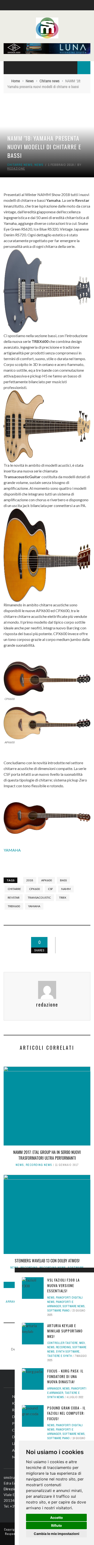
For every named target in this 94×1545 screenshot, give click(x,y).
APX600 (46, 880)
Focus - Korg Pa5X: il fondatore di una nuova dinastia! (65, 1376)
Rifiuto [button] (56, 1525)
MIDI (82, 1343)
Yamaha (34, 906)
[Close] (20, 1273)
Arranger (13, 1302)
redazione (16, 169)
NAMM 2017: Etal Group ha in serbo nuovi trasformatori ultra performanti (47, 1155)
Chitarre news (20, 165)
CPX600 (34, 889)
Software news (73, 1306)
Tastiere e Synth (59, 1356)
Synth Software (68, 1352)
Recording (63, 1347)
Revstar (14, 897)
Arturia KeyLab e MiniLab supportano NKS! (64, 1331)
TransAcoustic (39, 897)
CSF (50, 889)
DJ (14, 1416)
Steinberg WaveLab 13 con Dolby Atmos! (47, 1261)
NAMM (66, 889)
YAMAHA (12, 850)
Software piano (58, 1310)
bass (63, 880)
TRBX (62, 897)
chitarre (14, 889)
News (38, 165)
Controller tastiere (62, 1343)
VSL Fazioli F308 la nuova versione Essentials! (63, 1285)
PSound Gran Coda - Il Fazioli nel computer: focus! (66, 1413)
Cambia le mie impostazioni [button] (56, 1534)
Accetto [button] (56, 1517)
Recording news (39, 1165)
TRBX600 (14, 906)
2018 (29, 880)
